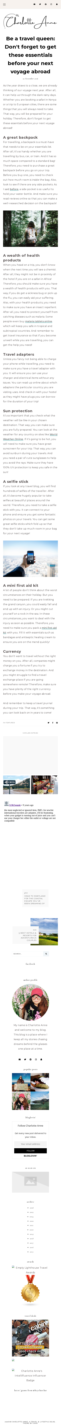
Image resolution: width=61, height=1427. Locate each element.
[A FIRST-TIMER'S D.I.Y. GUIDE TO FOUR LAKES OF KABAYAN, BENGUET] (39, 1109)
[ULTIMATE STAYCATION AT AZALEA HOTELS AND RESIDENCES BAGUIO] (39, 1090)
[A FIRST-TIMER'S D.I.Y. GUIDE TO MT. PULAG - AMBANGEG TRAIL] (21, 1090)
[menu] (4, 4)
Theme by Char (30, 1423)
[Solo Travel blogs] (30, 1306)
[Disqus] (30, 837)
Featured (10, 723)
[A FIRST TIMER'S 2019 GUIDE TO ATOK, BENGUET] (21, 1109)
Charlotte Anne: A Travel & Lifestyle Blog (34, 1422)
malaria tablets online (38, 321)
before (14, 189)
